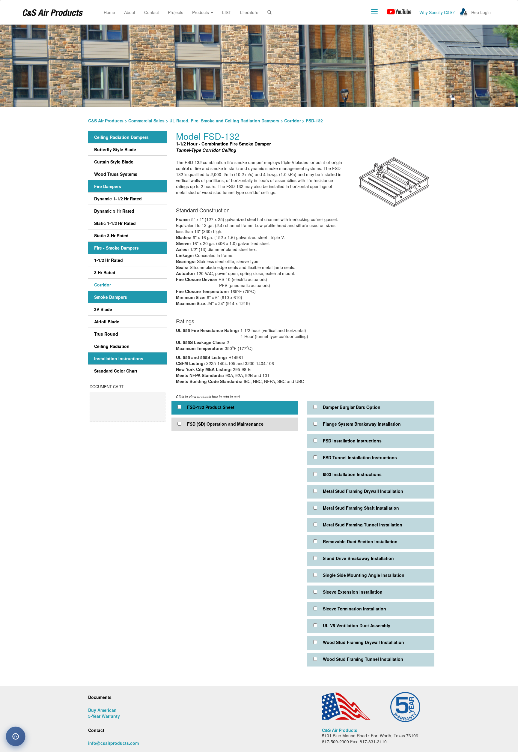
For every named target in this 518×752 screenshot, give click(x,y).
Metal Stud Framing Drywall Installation (363, 491)
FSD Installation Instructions (352, 441)
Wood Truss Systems (115, 174)
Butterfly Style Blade (115, 149)
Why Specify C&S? (437, 12)
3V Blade (103, 309)
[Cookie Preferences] (15, 736)
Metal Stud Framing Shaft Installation (361, 508)
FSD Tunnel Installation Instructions (360, 457)
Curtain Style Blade (113, 162)
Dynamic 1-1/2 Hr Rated (118, 199)
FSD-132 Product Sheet (210, 407)
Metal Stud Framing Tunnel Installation (362, 525)
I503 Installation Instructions (352, 474)
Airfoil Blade (106, 322)
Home (112, 12)
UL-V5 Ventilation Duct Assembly (356, 625)
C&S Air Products (106, 121)
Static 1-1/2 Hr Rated (115, 223)
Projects (175, 12)
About (129, 12)
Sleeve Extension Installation (353, 592)
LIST (226, 12)
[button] (269, 12)
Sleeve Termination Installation (354, 609)
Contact (151, 12)
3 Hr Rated (104, 272)
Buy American (102, 710)
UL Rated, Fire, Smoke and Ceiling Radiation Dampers (224, 121)
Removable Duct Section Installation (360, 541)
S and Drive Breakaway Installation (358, 558)
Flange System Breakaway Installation (362, 424)
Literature (249, 12)
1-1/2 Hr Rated (108, 260)
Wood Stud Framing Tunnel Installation (363, 659)
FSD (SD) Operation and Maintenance (225, 424)
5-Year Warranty (104, 716)
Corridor (292, 121)
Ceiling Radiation (112, 346)
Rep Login (481, 12)
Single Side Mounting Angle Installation (363, 575)
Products (201, 12)
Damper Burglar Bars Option (351, 407)
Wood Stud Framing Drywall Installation (363, 642)
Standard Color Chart (115, 371)
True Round (106, 334)
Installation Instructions (118, 358)
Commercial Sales (146, 121)
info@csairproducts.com (113, 743)
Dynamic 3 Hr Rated (114, 211)
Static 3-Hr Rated (111, 235)
